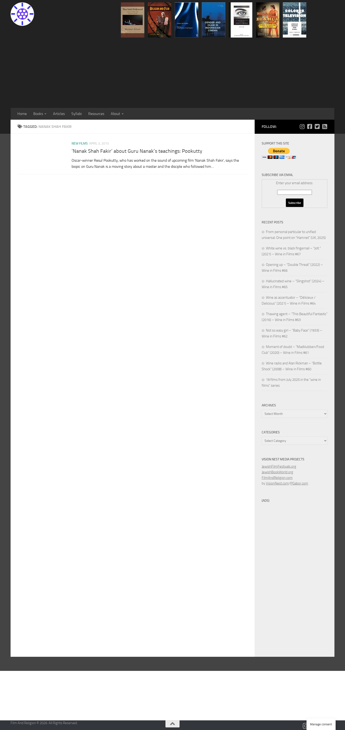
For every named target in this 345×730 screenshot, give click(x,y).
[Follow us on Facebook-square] (309, 126)
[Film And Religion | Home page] (22, 14)
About (115, 113)
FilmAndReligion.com (277, 478)
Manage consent (321, 724)
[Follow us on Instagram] (302, 126)
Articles (59, 113)
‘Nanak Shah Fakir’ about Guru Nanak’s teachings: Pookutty (137, 151)
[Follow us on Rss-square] (324, 126)
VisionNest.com (277, 483)
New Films (80, 143)
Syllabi (76, 113)
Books (38, 113)
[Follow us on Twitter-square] (317, 126)
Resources (96, 113)
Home (22, 113)
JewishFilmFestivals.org (279, 466)
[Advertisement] (172, 73)
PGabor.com (299, 483)
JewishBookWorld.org (277, 472)
